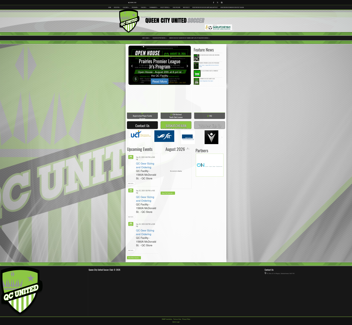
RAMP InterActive (167, 319)
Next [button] (222, 137)
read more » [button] (131, 183)
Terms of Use (177, 319)
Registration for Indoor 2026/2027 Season (232, 7)
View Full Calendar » (168, 193)
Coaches (143, 7)
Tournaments (153, 7)
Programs (134, 7)
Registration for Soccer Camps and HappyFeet (205, 7)
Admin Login (176, 322)
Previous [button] (130, 137)
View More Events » (134, 258)
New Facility (186, 7)
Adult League (145, 38)
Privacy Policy (186, 319)
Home (109, 7)
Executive (116, 7)
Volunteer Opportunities (159, 38)
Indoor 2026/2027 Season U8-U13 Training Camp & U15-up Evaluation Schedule (189, 38)
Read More (159, 81)
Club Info (125, 7)
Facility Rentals (164, 7)
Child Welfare (176, 7)
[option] (141, 137)
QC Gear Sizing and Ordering (145, 165)
